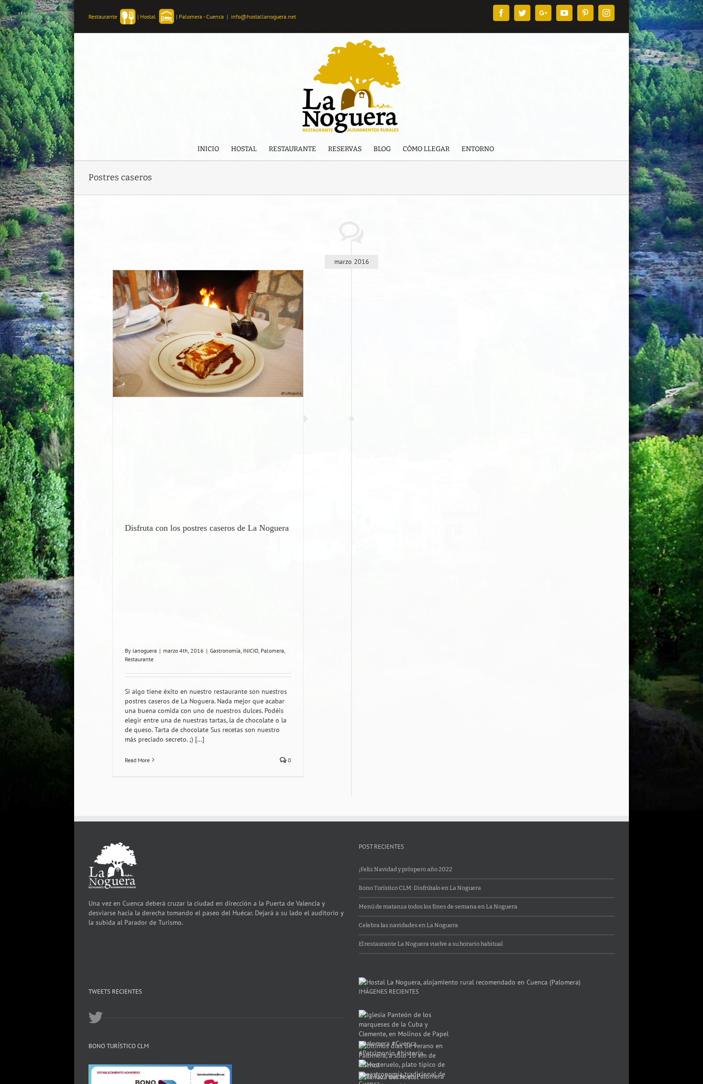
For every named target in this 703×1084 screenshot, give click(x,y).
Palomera (272, 650)
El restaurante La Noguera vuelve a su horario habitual (431, 944)
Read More (137, 760)
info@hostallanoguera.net (263, 16)
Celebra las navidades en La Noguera (408, 925)
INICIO (250, 650)
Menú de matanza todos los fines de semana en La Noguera (438, 906)
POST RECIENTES (381, 847)
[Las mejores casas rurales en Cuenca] (470, 982)
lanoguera (144, 650)
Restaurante (139, 659)
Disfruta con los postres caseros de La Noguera (207, 528)
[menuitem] (208, 150)
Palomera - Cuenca (201, 16)
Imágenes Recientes (389, 991)
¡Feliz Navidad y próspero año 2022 (405, 869)
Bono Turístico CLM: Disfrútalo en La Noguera (420, 888)
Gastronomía (225, 650)
